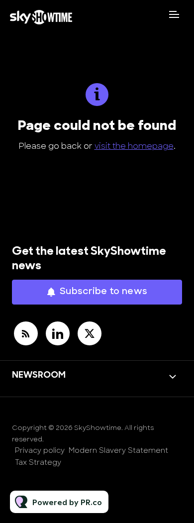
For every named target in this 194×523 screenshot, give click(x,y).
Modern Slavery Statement (118, 451)
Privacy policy (40, 451)
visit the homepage (134, 147)
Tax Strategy (38, 463)
